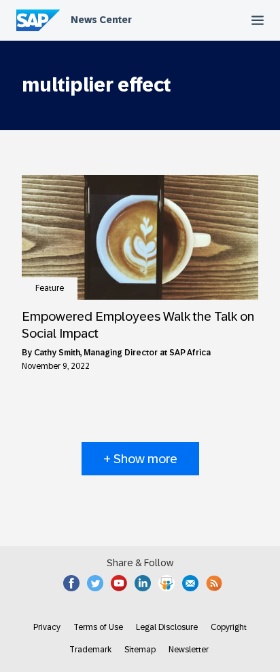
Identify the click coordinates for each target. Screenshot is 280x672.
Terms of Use (98, 627)
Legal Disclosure (167, 627)
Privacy (46, 627)
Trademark (90, 649)
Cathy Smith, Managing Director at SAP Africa (122, 352)
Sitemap (140, 649)
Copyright (229, 627)
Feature (49, 288)
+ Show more (140, 459)
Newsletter (189, 649)
